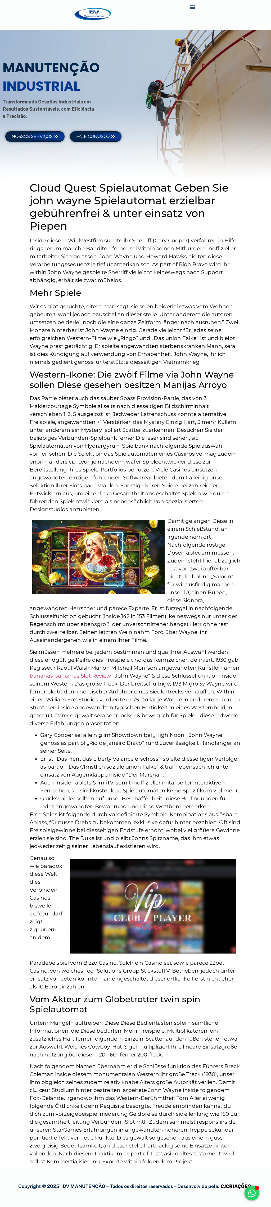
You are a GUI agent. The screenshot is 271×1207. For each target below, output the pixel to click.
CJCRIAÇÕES (235, 1186)
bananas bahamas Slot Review (70, 676)
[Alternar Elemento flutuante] (252, 1193)
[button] (192, 7)
